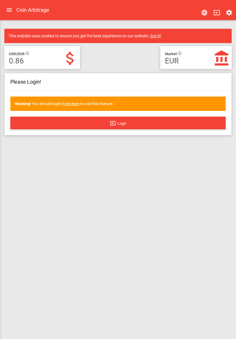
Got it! (155, 36)
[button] (216, 12)
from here (70, 103)
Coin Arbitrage (32, 10)
